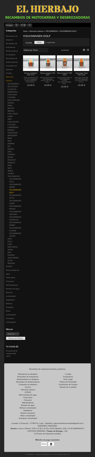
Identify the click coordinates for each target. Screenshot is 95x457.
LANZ (10, 244)
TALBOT (11, 173)
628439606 (42, 426)
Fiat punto (10, 281)
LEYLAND (11, 125)
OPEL (10, 152)
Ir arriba (68, 374)
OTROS (9, 266)
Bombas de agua (12, 289)
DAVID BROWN (14, 100)
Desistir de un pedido (68, 387)
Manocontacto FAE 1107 (47, 74)
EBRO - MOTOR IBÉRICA (11, 108)
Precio (35, 50)
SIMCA (10, 171)
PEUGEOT (12, 160)
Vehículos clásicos (9, 79)
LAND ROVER (13, 122)
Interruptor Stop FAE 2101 (81, 74)
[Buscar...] (29, 25)
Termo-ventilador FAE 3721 (30, 74)
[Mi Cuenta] (16, 25)
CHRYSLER (12, 95)
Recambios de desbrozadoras (12, 60)
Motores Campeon (10, 305)
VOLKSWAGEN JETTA (14, 196)
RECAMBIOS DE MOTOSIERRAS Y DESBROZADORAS (47, 17)
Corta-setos (10, 278)
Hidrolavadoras (12, 285)
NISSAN (11, 149)
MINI (9, 141)
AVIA (9, 252)
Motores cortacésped (11, 294)
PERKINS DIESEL (11, 155)
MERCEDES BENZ (12, 136)
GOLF (10, 241)
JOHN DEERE (13, 258)
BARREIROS (13, 92)
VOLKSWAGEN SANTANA (14, 213)
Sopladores (10, 300)
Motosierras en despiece (12, 38)
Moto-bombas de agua (12, 272)
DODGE (11, 103)
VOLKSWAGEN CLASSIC (14, 229)
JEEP (10, 119)
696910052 (52, 426)
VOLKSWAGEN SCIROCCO (14, 218)
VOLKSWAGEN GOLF (14, 191)
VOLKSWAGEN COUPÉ (14, 234)
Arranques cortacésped (11, 320)
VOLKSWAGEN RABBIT (14, 223)
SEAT (10, 168)
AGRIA (10, 250)
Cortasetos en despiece (11, 67)
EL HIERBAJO (47, 9)
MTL (9, 146)
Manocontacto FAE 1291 (64, 74)
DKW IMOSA (13, 247)
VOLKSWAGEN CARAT (14, 202)
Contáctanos (68, 377)
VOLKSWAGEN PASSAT (14, 207)
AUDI (10, 239)
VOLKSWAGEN (14, 176)
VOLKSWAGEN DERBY (14, 185)
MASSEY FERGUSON (12, 131)
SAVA (10, 165)
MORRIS (11, 144)
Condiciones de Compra (68, 384)
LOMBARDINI (13, 127)
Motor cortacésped (11, 313)
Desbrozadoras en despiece (12, 53)
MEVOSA (11, 263)
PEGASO (11, 255)
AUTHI (10, 260)
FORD (10, 116)
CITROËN (11, 97)
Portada (9, 25)
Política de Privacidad (68, 382)
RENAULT (11, 163)
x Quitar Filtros (50, 42)
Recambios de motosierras (11, 45)
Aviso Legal (67, 379)
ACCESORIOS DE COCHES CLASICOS (13, 86)
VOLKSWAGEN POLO (14, 180)
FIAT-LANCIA (13, 114)
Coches (9, 73)
